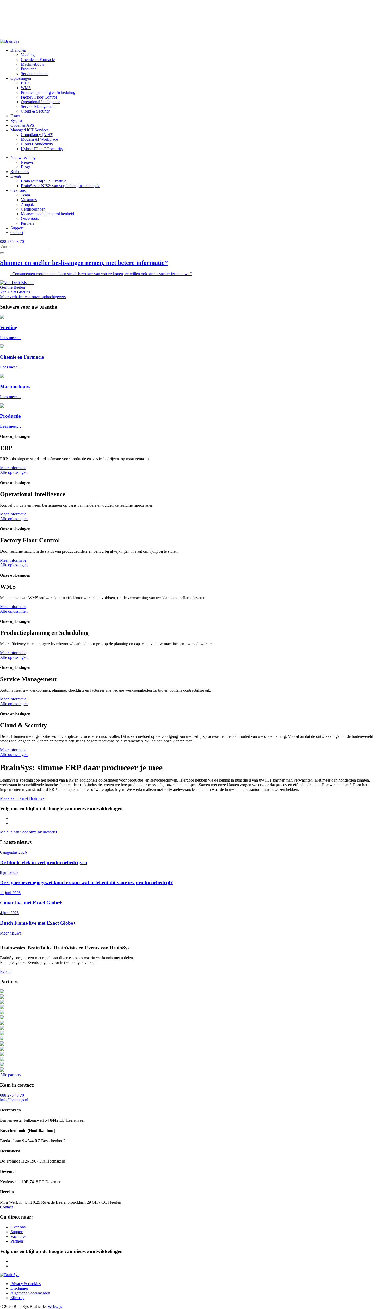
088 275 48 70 (12, 241)
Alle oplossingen (14, 472)
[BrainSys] (9, 41)
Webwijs (55, 1306)
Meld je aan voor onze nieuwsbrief (28, 832)
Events (5, 971)
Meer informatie (13, 467)
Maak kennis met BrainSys (22, 798)
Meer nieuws (10, 933)
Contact (6, 1207)
